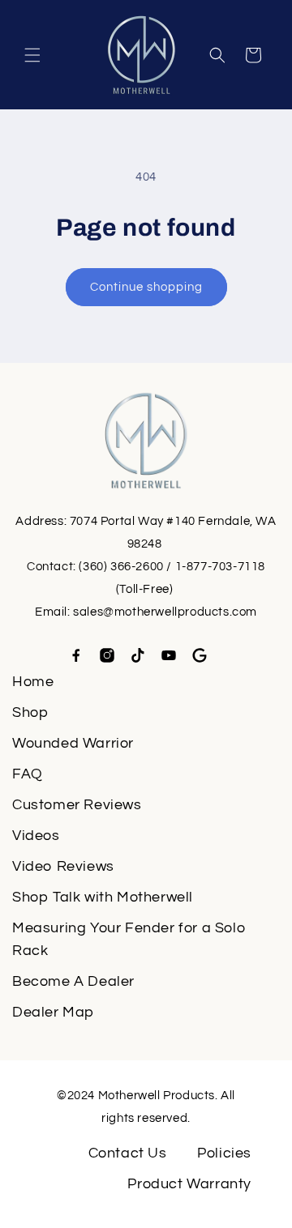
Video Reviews (63, 866)
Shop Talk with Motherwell (102, 897)
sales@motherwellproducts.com (165, 612)
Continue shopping (146, 287)
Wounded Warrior (73, 743)
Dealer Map (53, 1012)
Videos (36, 835)
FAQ (27, 774)
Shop (30, 712)
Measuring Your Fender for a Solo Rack (129, 939)
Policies (224, 1153)
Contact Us (127, 1153)
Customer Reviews (77, 804)
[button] (32, 55)
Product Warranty (189, 1184)
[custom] (76, 655)
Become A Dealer (73, 981)
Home (33, 681)
